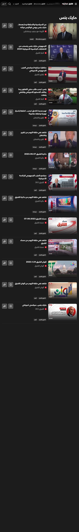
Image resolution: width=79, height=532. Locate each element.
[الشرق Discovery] (39, 4)
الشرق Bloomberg (41, 39)
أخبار (35, 61)
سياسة (35, 125)
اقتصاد (31, 39)
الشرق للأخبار (42, 61)
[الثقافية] (53, 4)
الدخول (4, 4)
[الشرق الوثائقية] (27, 4)
